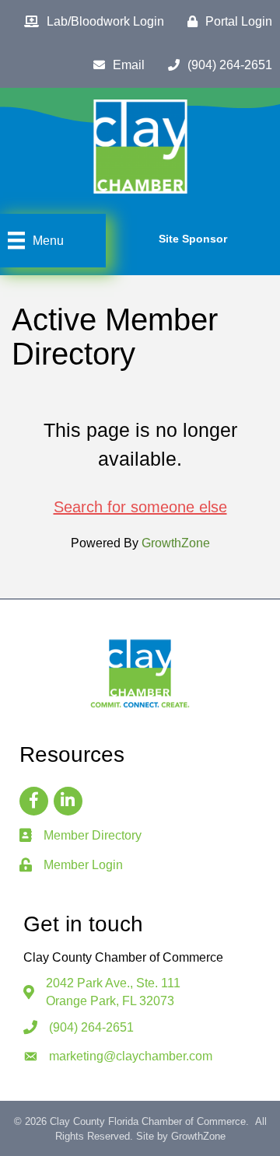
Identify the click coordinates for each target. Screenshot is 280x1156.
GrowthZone (176, 543)
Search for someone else (140, 506)
